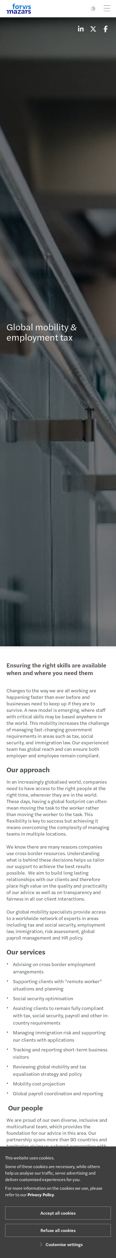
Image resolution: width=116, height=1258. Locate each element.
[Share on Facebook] (105, 29)
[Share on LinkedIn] (81, 29)
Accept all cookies (58, 1213)
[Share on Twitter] (93, 29)
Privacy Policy (41, 1194)
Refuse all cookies (58, 1230)
